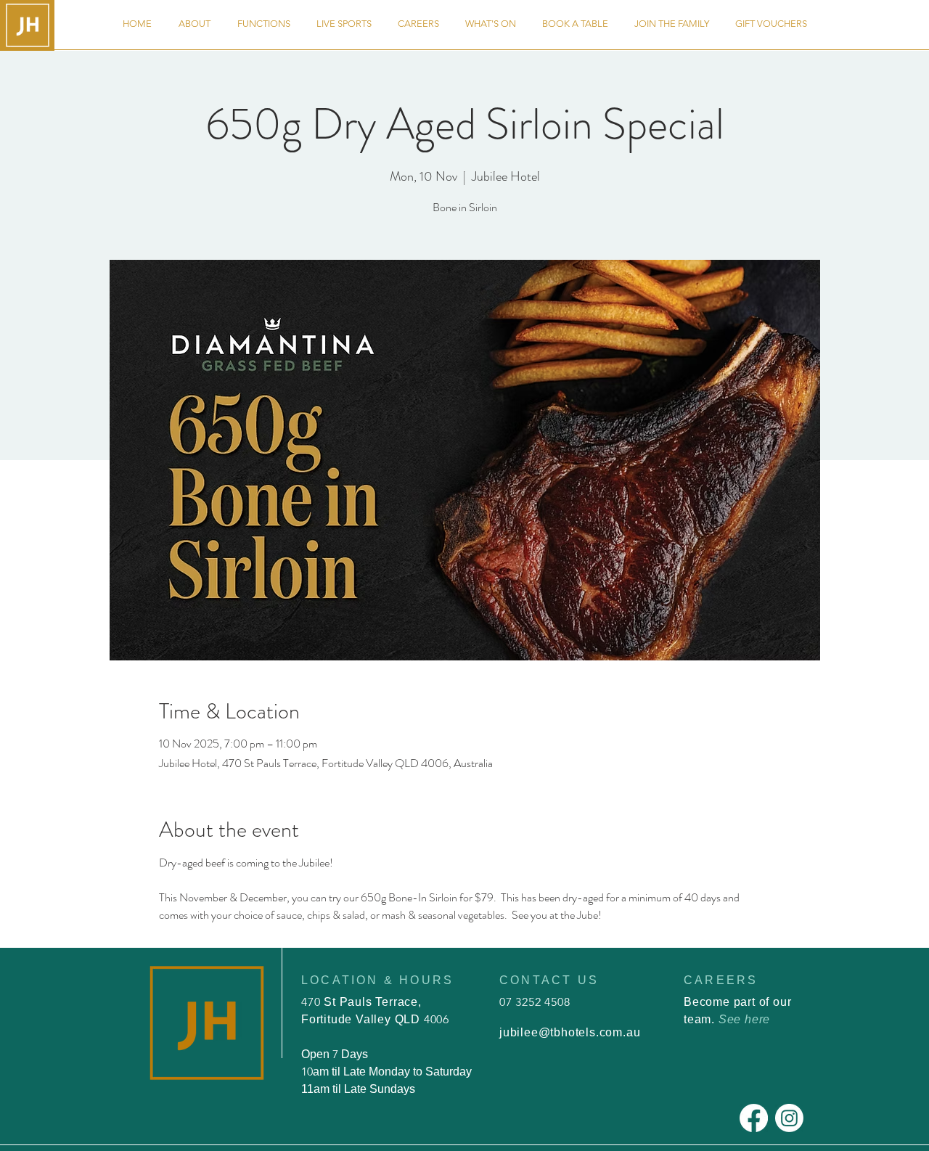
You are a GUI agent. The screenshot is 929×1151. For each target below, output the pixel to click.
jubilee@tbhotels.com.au (569, 1032)
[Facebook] (754, 1118)
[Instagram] (789, 1118)
